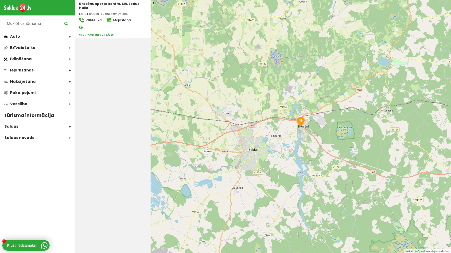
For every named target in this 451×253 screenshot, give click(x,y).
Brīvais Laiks (22, 47)
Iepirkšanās (21, 70)
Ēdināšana (20, 59)
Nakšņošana (22, 81)
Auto (14, 36)
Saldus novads (19, 137)
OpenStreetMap (426, 251)
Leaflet (409, 251)
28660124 (93, 20)
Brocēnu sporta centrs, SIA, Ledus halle (109, 5)
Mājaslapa (121, 20)
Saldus (11, 126)
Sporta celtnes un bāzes (96, 35)
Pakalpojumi (22, 92)
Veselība (18, 104)
